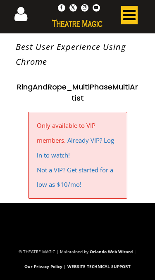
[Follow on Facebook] (61, 8)
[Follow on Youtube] (96, 8)
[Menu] (129, 17)
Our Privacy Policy (43, 266)
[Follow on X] (73, 8)
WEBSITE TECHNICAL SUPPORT (99, 266)
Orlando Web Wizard (111, 251)
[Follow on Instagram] (84, 8)
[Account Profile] (26, 16)
